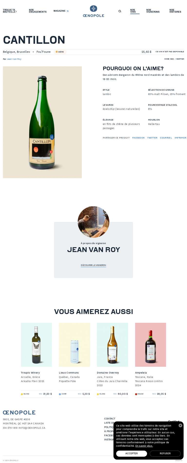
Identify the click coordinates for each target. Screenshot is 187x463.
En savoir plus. (144, 446)
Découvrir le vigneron (93, 265)
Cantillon (34, 41)
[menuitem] (12, 10)
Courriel (166, 138)
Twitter (152, 138)
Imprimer (181, 138)
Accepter (131, 453)
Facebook (138, 138)
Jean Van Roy (14, 59)
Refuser (165, 453)
